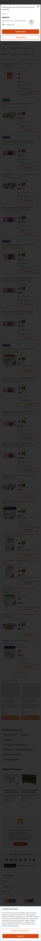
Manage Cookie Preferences (20, 930)
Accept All (20, 936)
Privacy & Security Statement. (10, 926)
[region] (20, 923)
